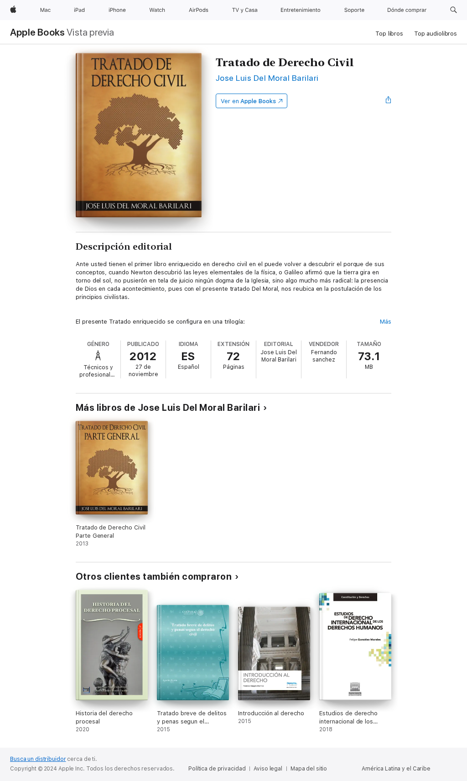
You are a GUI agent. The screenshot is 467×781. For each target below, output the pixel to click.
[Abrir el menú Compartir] (388, 100)
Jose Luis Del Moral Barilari (267, 78)
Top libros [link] (389, 33)
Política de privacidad (216, 768)
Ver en (248, 101)
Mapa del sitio (309, 768)
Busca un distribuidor (38, 759)
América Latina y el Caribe (396, 768)
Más (385, 321)
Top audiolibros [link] (435, 33)
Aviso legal (268, 768)
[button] (453, 10)
